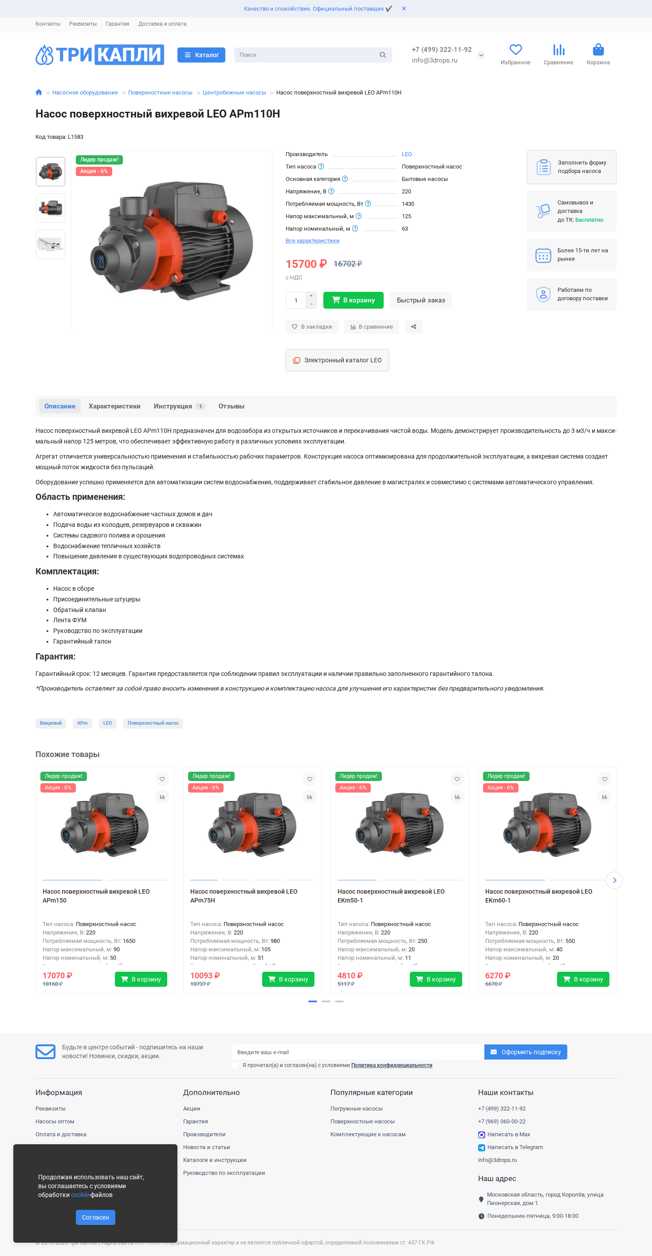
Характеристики (115, 406)
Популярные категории (371, 1092)
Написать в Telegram (515, 1147)
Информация (58, 1092)
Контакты (47, 24)
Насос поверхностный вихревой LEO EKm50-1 (391, 896)
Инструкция (178, 406)
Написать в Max (508, 1134)
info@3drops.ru (434, 60)
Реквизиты (83, 24)
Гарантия (118, 24)
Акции (191, 1108)
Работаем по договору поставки (583, 294)
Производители (204, 1134)
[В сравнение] (162, 796)
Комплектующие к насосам (368, 1134)
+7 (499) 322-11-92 (442, 50)
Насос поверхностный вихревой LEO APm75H (244, 896)
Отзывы (231, 406)
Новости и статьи (206, 1147)
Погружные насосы (356, 1108)
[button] (38, 880)
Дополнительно (211, 1092)
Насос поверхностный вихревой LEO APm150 (96, 896)
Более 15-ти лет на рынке (583, 254)
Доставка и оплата (162, 24)
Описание (59, 406)
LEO (407, 154)
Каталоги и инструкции (215, 1160)
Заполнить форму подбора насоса (582, 166)
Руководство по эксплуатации (224, 1173)
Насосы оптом (55, 1121)
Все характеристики (313, 240)
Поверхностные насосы (160, 92)
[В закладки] (162, 779)
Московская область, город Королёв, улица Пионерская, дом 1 (545, 1198)
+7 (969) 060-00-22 (502, 1121)
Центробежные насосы (234, 92)
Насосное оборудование (85, 92)
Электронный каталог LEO (343, 360)
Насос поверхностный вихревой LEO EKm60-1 (539, 896)
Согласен (95, 1217)
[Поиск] (383, 55)
